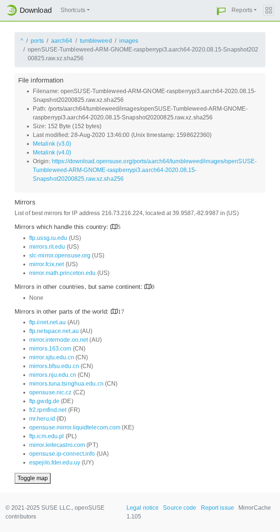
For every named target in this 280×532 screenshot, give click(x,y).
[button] (221, 10)
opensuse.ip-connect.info (62, 454)
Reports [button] (242, 10)
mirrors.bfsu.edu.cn (54, 366)
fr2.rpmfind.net (48, 410)
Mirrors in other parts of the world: (63, 311)
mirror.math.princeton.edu (62, 273)
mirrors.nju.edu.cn (52, 375)
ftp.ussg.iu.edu (48, 238)
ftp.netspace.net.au (54, 331)
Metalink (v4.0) (52, 152)
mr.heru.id (42, 419)
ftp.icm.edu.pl (46, 436)
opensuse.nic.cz (50, 392)
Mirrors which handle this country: (62, 226)
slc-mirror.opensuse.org (59, 255)
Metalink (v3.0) (52, 144)
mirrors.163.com (50, 348)
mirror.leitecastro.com (57, 445)
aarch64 (62, 41)
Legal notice (143, 508)
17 (121, 311)
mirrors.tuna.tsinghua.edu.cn (66, 383)
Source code (179, 508)
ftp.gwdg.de (44, 401)
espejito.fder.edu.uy (54, 462)
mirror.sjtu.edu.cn (51, 357)
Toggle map (33, 478)
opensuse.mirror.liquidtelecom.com (74, 427)
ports (37, 41)
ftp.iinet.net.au (47, 322)
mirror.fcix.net (46, 264)
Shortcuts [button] (73, 10)
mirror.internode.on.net (58, 340)
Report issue (217, 508)
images (129, 41)
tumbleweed (96, 41)
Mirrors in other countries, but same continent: (79, 286)
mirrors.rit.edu (47, 247)
